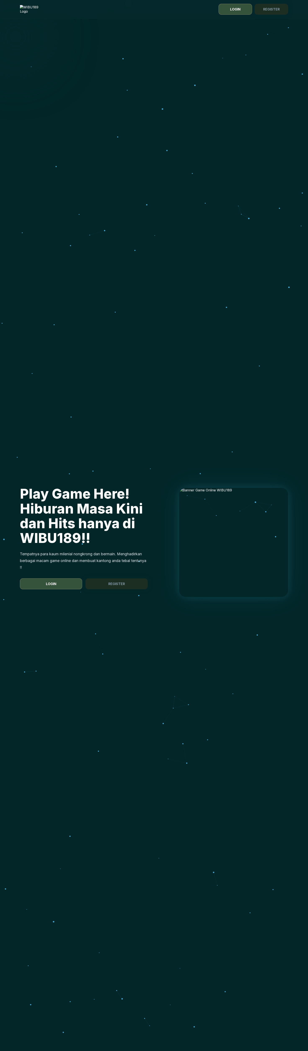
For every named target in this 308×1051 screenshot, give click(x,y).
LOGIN (235, 9)
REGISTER (271, 9)
